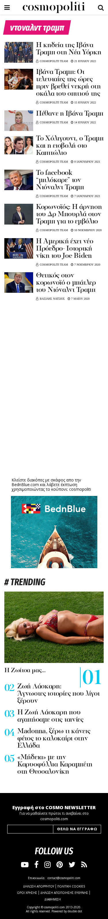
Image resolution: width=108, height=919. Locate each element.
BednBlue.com (25, 484)
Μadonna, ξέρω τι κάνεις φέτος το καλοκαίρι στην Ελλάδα (53, 738)
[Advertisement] (54, 431)
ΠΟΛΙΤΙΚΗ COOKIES (71, 886)
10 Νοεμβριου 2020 (87, 230)
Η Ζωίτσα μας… (25, 670)
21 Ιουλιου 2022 (84, 61)
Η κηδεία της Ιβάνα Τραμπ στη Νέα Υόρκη (68, 49)
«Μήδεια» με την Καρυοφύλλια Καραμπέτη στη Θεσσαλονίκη (54, 764)
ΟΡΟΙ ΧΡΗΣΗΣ (27, 893)
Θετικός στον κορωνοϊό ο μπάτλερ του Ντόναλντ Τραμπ (66, 283)
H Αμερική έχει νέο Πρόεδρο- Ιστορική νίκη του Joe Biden (64, 249)
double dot (75, 911)
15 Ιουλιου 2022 (84, 102)
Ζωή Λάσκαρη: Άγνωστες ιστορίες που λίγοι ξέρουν (58, 694)
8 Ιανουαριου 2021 (86, 161)
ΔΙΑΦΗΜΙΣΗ (52, 899)
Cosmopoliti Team (54, 61)
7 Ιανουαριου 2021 (86, 196)
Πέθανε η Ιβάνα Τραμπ (69, 113)
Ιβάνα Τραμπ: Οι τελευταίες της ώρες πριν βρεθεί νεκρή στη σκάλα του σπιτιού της (68, 83)
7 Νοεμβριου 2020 (86, 264)
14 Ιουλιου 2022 (84, 122)
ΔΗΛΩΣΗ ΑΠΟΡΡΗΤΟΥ (38, 886)
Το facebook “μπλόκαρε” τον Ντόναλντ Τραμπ (60, 180)
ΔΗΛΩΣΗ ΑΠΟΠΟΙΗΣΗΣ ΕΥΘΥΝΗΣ (64, 893)
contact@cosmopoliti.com (64, 878)
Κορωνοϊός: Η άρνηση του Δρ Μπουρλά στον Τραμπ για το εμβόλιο (69, 214)
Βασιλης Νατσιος (52, 298)
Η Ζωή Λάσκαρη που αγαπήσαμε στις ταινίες (50, 716)
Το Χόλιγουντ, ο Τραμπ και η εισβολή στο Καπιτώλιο (70, 146)
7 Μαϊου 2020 (80, 298)
